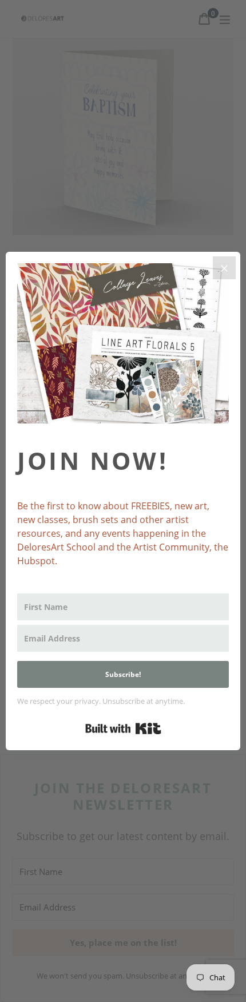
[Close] (224, 267)
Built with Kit (123, 728)
